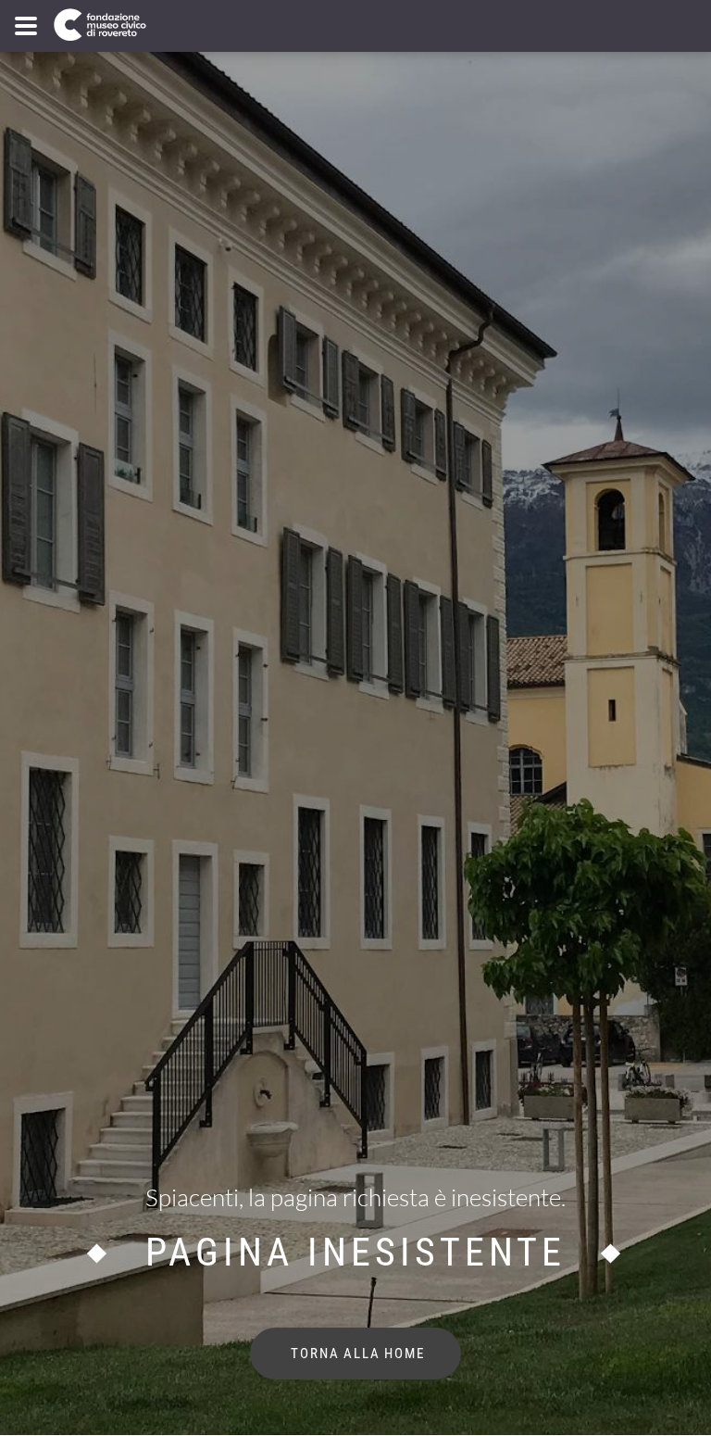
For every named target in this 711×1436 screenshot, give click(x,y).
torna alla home (356, 1353)
